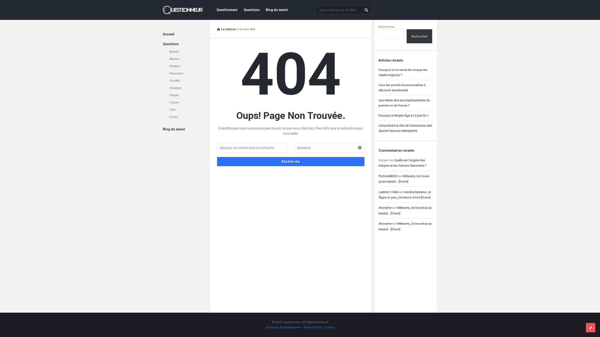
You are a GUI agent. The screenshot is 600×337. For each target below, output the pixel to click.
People (174, 95)
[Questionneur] (186, 10)
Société (174, 80)
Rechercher (387, 27)
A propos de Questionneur (283, 327)
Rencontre (176, 73)
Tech (172, 109)
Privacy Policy (313, 327)
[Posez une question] (590, 327)
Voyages (175, 88)
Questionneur (227, 10)
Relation (174, 66)
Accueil (168, 34)
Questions (252, 10)
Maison (174, 59)
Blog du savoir (277, 10)
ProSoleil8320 (388, 176)
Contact (329, 327)
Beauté (174, 51)
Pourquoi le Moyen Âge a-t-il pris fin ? (404, 115)
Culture (174, 102)
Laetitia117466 (388, 192)
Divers (173, 117)
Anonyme (385, 207)
